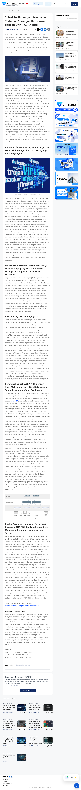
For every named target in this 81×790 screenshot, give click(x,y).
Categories (39, 4)
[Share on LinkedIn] (45, 29)
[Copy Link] (48, 29)
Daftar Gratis (27, 690)
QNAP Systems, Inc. (12, 29)
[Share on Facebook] (41, 29)
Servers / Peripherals (23, 665)
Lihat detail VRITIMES (11, 686)
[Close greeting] (78, 776)
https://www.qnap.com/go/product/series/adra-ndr (22, 606)
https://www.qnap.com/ (72, 18)
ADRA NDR (14, 401)
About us (56, 4)
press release (6, 10)
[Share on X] (38, 29)
